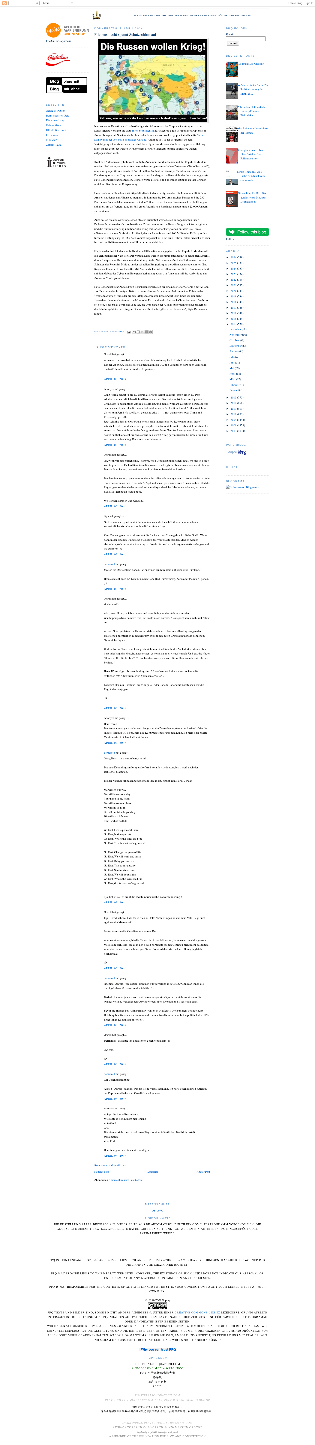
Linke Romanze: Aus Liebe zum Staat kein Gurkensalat (251, 176)
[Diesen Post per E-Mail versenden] (134, 332)
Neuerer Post (101, 1172)
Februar (234, 385)
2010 (234, 414)
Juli (232, 357)
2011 (234, 408)
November (236, 334)
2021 (234, 285)
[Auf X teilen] (142, 332)
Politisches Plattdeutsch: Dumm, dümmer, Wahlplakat (251, 111)
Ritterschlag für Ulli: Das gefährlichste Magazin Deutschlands (251, 197)
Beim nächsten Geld (57, 115)
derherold (109, 564)
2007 (234, 431)
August (234, 351)
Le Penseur (52, 135)
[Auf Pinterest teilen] (150, 332)
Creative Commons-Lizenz (197, 1312)
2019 (234, 296)
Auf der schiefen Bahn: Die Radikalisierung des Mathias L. (252, 89)
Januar (234, 390)
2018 (234, 302)
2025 (234, 263)
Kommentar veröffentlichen (110, 1165)
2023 (234, 274)
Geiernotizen (53, 125)
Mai (232, 368)
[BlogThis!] (138, 332)
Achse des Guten (55, 110)
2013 (234, 397)
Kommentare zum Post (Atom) (126, 1180)
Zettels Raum (54, 145)
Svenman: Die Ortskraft (250, 63)
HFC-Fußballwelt (56, 130)
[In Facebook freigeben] (146, 332)
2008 (234, 425)
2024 (234, 268)
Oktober (235, 340)
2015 (234, 319)
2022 (234, 280)
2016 (234, 313)
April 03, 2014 (115, 379)
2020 (234, 291)
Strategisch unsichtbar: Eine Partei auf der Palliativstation (250, 154)
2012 (234, 403)
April (233, 374)
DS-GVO (157, 1210)
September (236, 346)
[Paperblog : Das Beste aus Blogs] (236, 455)
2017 (234, 307)
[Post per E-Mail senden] (128, 332)
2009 (234, 420)
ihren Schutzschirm (143, 130)
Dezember (236, 329)
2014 (234, 324)
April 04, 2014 (115, 1099)
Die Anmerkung (55, 120)
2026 (234, 257)
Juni (232, 362)
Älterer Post (203, 1172)
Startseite (152, 1172)
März (233, 379)
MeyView (51, 140)
